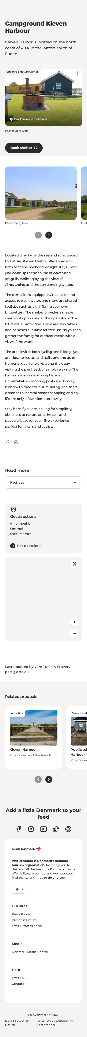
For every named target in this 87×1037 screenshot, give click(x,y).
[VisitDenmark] (26, 849)
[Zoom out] (75, 633)
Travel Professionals (27, 926)
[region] (43, 599)
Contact (18, 984)
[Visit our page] (31, 829)
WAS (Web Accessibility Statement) (55, 1023)
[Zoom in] (75, 622)
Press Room (21, 914)
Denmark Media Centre (30, 952)
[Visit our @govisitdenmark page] (56, 829)
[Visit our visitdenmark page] (43, 829)
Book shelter (21, 148)
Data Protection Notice (17, 1023)
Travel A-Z (19, 978)
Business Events (24, 920)
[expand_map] (74, 564)
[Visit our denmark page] (18, 829)
